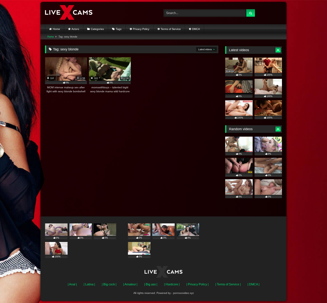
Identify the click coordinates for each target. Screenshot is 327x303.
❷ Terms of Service (169, 29)
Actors (75, 29)
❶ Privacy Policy (139, 29)
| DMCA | (253, 284)
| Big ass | (150, 284)
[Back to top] (315, 291)
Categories (97, 29)
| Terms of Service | (228, 284)
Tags (118, 29)
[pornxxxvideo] (68, 13)
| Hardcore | (172, 284)
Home (56, 29)
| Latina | (89, 284)
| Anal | (72, 284)
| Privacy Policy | (197, 284)
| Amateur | (130, 284)
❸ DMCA (194, 29)
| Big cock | (109, 284)
